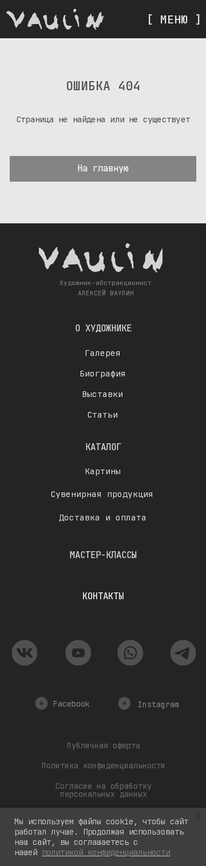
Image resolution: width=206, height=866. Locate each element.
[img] (55, 19)
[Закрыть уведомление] (197, 816)
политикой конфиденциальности (106, 852)
